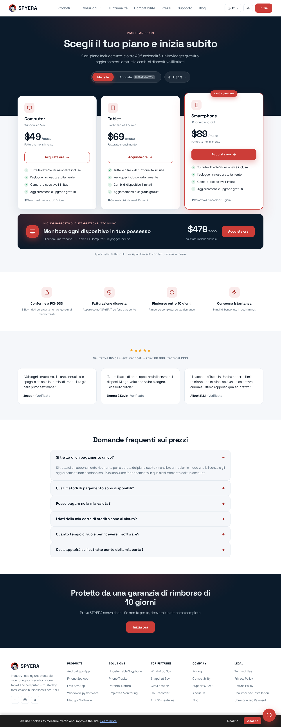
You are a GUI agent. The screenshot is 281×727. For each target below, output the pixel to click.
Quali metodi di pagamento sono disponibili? (95, 488)
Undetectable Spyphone (125, 671)
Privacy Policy (243, 678)
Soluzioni (90, 8)
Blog (202, 8)
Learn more (108, 721)
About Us (199, 693)
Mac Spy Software (79, 700)
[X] (35, 700)
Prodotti (64, 8)
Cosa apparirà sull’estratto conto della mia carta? (100, 549)
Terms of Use (243, 671)
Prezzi (166, 8)
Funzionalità (118, 8)
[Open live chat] (269, 715)
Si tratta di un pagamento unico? (85, 457)
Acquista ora (54, 157)
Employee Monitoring (123, 693)
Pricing (197, 671)
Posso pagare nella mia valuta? (83, 503)
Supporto (185, 8)
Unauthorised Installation (251, 693)
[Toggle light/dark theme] (248, 8)
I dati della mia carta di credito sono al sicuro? (96, 519)
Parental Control (120, 686)
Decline (232, 721)
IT (233, 8)
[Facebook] (15, 700)
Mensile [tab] (103, 77)
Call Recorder (160, 693)
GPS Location (160, 686)
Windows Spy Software (83, 693)
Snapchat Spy (160, 678)
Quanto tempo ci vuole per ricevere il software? (97, 534)
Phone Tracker (119, 678)
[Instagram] (25, 700)
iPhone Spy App (77, 678)
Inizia (264, 8)
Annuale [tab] (136, 77)
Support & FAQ (203, 686)
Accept (252, 721)
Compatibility (202, 678)
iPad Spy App (76, 686)
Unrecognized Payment (250, 700)
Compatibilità (144, 8)
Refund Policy (243, 686)
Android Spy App (78, 671)
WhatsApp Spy (161, 671)
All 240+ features (162, 700)
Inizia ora (140, 627)
